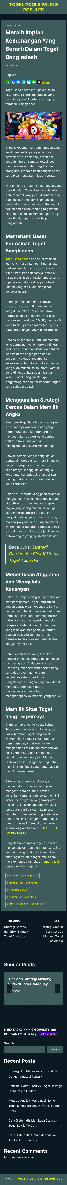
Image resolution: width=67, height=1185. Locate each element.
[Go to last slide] (9, 988)
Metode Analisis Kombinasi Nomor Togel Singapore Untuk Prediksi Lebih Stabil (34, 1106)
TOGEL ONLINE (13, 25)
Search (9, 1043)
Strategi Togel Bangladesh (22, 882)
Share (46, 82)
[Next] (57, 988)
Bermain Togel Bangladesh (22, 875)
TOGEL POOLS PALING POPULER (26, 904)
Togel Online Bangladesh (21, 897)
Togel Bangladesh (17, 259)
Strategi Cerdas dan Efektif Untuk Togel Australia (33, 554)
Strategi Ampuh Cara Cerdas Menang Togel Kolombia (52, 931)
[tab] (26, 1008)
